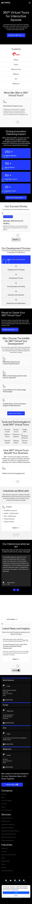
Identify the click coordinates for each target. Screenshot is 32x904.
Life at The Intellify (6, 800)
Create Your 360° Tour (15, 35)
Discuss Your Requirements (15, 197)
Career (3, 807)
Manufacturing (5, 861)
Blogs (3, 797)
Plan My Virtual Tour (9, 329)
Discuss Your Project (15, 413)
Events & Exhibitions (7, 870)
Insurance (4, 851)
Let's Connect (11, 619)
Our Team (4, 804)
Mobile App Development (8, 837)
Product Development (7, 840)
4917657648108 (9, 723)
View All (15, 239)
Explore (15, 528)
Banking (3, 867)
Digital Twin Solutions (7, 827)
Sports (3, 864)
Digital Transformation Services (10, 831)
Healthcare (4, 848)
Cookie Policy (14, 890)
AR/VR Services (5, 821)
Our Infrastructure (6, 810)
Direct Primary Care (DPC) (8, 854)
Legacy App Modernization (8, 834)
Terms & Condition (16, 898)
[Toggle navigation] (30, 3)
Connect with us (11, 784)
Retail (3, 858)
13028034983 (9, 700)
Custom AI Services (7, 818)
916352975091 (9, 744)
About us (4, 794)
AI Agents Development (8, 824)
